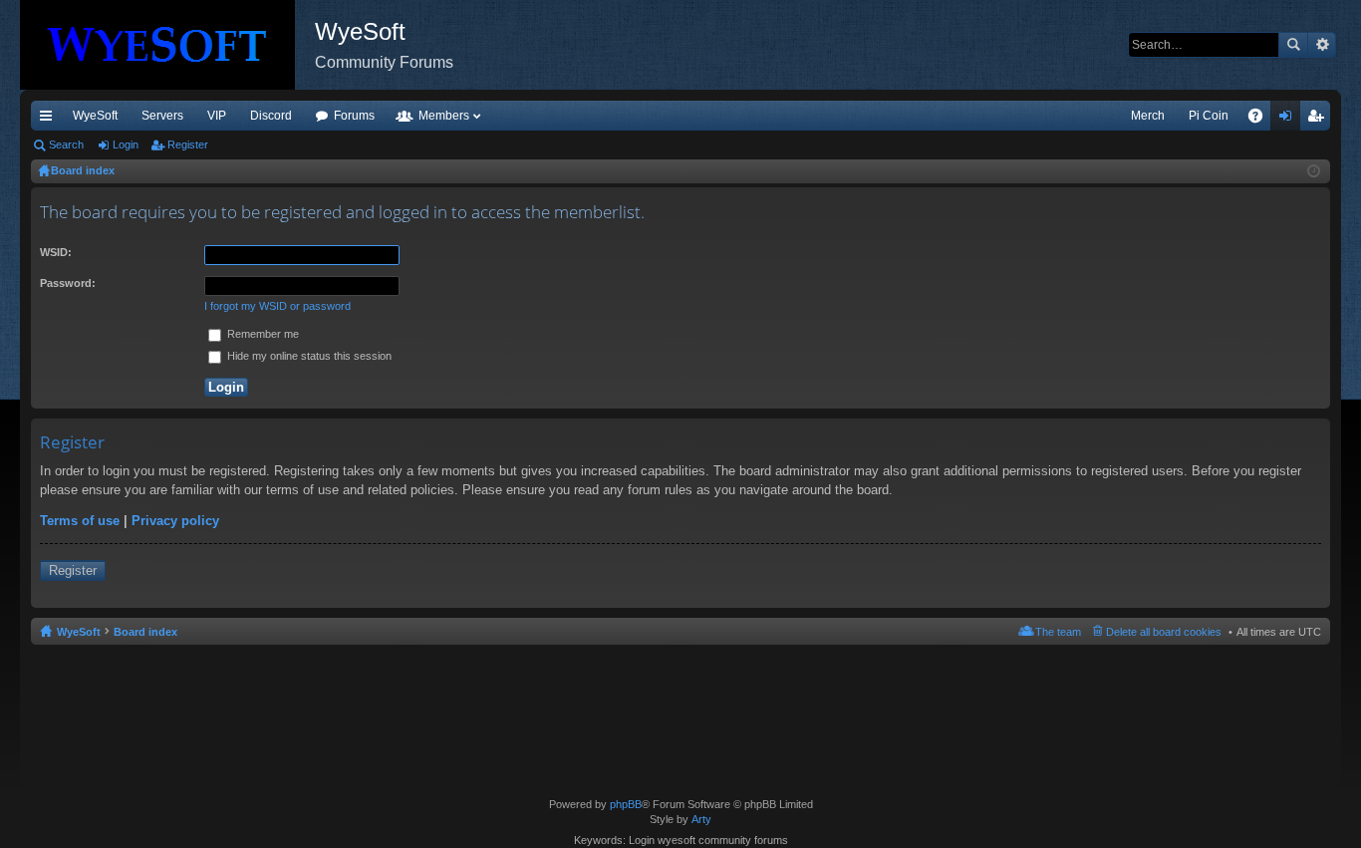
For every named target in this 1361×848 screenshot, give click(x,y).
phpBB (626, 804)
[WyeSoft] (167, 45)
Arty (701, 819)
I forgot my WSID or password (277, 306)
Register (187, 144)
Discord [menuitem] (271, 116)
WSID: (56, 252)
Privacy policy (175, 520)
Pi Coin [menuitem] (1208, 116)
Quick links (50, 120)
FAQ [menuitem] (1261, 120)
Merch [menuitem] (1148, 116)
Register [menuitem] (1319, 120)
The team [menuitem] (1058, 632)
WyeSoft (95, 116)
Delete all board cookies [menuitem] (1164, 632)
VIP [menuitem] (216, 116)
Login (125, 144)
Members (443, 116)
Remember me (261, 334)
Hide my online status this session (308, 356)
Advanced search (1321, 45)
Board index (145, 632)
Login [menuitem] (1289, 120)
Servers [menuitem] (162, 116)
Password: (68, 283)
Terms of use (80, 520)
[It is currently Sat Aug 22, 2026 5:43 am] (1313, 171)
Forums (354, 116)
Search (1293, 45)
